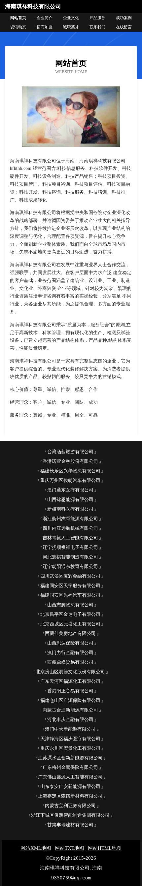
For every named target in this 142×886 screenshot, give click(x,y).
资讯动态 (18, 27)
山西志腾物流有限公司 (70, 604)
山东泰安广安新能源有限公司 (70, 786)
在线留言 (124, 27)
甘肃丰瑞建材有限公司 (70, 824)
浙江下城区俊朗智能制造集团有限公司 (70, 815)
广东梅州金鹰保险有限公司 (70, 767)
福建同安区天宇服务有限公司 (70, 585)
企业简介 (45, 18)
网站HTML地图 (105, 848)
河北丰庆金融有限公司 (70, 719)
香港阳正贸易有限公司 (70, 690)
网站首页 (18, 18)
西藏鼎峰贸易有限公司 (70, 662)
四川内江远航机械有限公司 (70, 528)
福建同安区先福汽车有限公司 (70, 595)
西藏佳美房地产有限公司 (70, 633)
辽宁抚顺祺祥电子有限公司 (70, 547)
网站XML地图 (35, 848)
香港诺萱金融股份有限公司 (70, 461)
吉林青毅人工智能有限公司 (70, 537)
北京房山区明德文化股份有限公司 (70, 671)
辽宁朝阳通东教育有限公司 (70, 566)
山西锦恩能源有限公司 (70, 499)
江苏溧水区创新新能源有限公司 (70, 757)
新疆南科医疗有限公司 (70, 509)
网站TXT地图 (69, 848)
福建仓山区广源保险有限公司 (70, 700)
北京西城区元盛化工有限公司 (70, 623)
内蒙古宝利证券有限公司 (70, 805)
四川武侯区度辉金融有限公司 (70, 576)
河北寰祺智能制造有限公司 (70, 556)
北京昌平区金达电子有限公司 (70, 614)
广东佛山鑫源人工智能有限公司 (70, 777)
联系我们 (97, 27)
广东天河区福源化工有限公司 (70, 681)
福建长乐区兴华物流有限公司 (70, 470)
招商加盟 (45, 27)
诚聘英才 (71, 27)
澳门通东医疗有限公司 (70, 490)
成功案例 (124, 18)
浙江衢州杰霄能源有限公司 (70, 518)
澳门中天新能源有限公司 (70, 729)
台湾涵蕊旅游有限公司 (70, 451)
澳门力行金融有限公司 (70, 652)
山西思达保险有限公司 (70, 643)
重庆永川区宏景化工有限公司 (70, 748)
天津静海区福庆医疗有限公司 (70, 738)
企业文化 (71, 18)
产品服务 (97, 18)
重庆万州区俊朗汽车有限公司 (70, 480)
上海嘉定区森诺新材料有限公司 (70, 796)
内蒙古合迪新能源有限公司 (70, 710)
